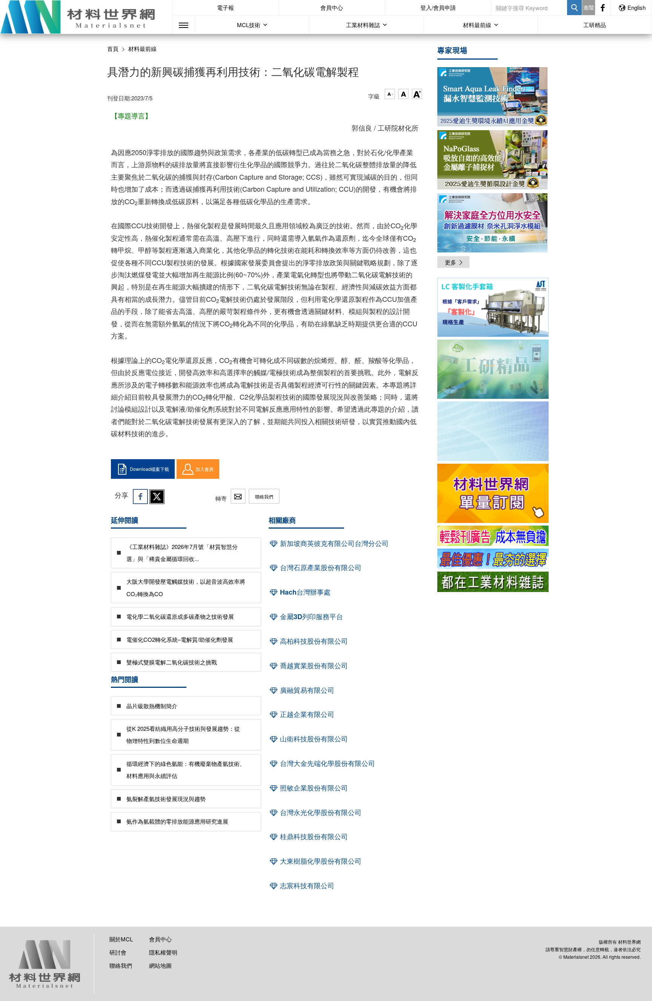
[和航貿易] (493, 307)
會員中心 (331, 7)
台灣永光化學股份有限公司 (319, 812)
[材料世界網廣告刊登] (493, 536)
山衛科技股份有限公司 (313, 739)
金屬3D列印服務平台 (310, 616)
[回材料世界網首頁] (86, 17)
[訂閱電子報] (493, 431)
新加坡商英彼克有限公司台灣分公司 (333, 543)
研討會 (117, 952)
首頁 (112, 48)
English (636, 7)
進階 (588, 7)
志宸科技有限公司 (306, 885)
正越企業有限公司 (306, 714)
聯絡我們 (264, 496)
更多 (450, 262)
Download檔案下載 (149, 469)
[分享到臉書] (140, 496)
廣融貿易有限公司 (306, 690)
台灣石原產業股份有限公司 (319, 567)
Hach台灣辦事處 (304, 592)
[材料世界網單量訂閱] (493, 493)
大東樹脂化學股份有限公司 (319, 861)
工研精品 (594, 25)
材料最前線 (142, 49)
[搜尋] (574, 7)
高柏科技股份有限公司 (313, 641)
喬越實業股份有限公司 (313, 665)
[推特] (157, 496)
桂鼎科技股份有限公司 (313, 836)
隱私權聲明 (163, 952)
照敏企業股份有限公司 (313, 788)
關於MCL (121, 939)
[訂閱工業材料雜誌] (493, 582)
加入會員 (204, 469)
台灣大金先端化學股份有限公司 (326, 763)
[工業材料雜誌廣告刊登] (493, 559)
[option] (493, 309)
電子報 (225, 7)
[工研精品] (493, 369)
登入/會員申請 (438, 7)
